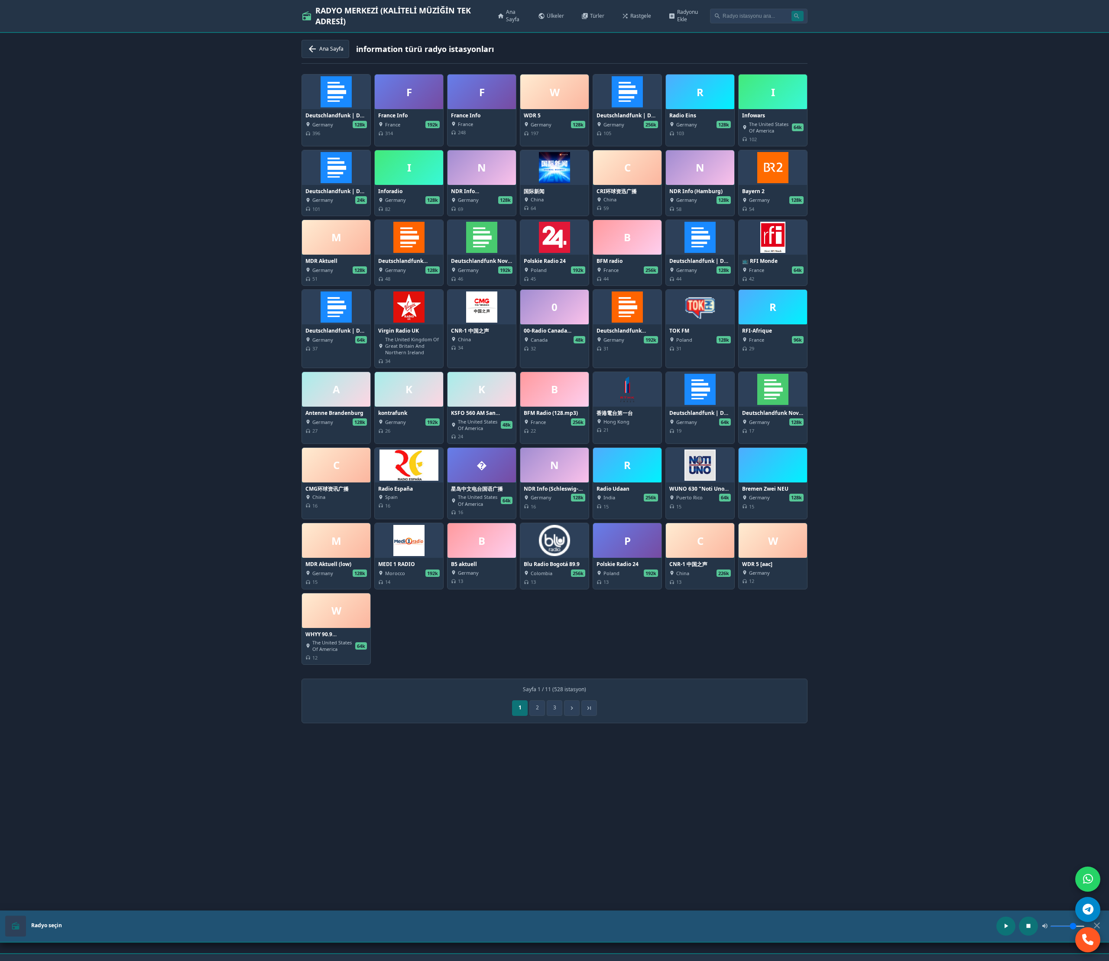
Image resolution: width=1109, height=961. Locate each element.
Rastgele (636, 15)
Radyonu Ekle (683, 15)
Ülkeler (551, 15)
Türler (592, 15)
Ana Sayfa (508, 15)
